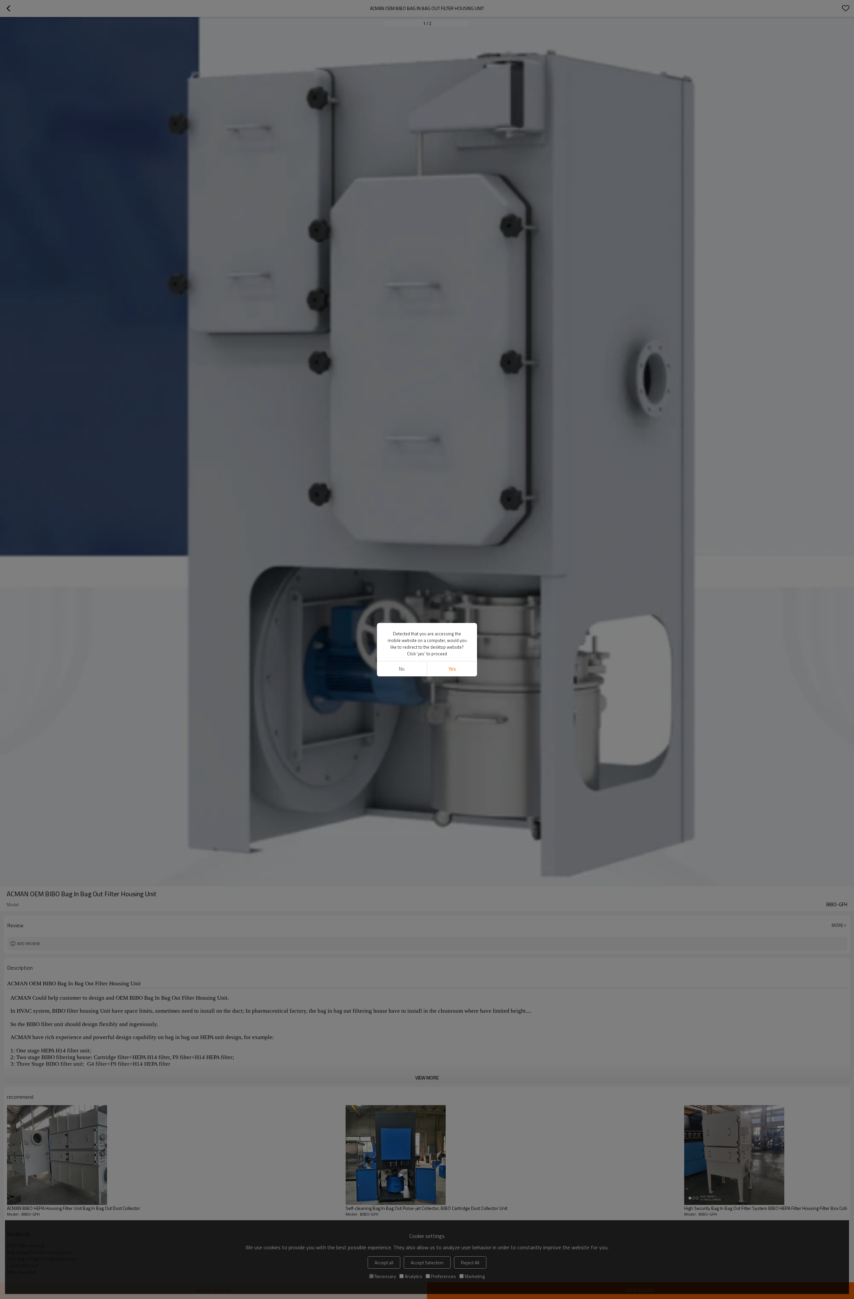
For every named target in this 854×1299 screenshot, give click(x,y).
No (402, 669)
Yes (452, 669)
